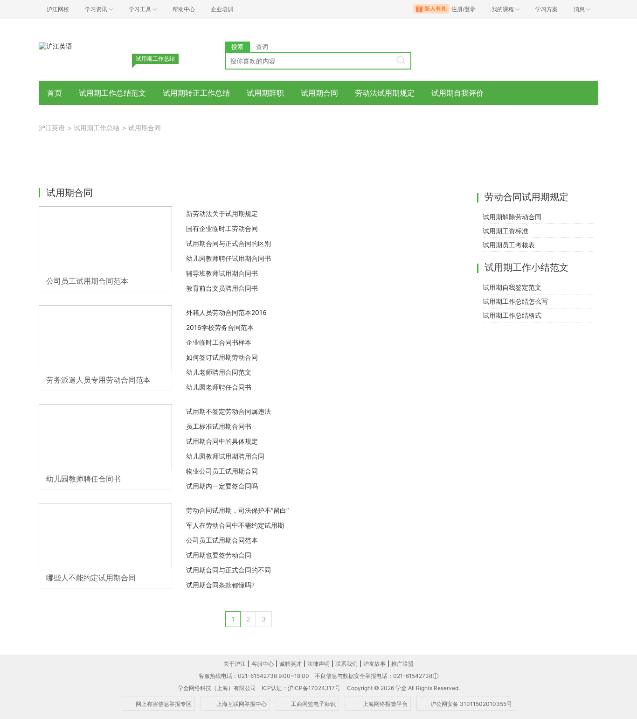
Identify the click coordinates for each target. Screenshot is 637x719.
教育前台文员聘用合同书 (222, 288)
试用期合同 (319, 93)
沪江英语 (52, 128)
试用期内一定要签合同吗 (222, 486)
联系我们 (346, 663)
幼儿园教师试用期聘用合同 (225, 456)
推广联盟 (402, 663)
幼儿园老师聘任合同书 (218, 387)
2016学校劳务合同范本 (220, 327)
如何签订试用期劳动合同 (222, 357)
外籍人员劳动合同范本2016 (226, 312)
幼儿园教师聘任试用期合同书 (228, 258)
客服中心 (262, 663)
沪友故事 (374, 663)
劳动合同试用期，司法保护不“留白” (237, 510)
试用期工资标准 (505, 231)
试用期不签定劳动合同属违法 (228, 411)
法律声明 (318, 663)
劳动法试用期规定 (385, 93)
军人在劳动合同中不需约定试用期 (235, 525)
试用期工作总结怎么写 (515, 301)
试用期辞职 (265, 93)
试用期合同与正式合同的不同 (228, 570)
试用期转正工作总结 (196, 93)
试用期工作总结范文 (112, 93)
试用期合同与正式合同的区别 (228, 243)
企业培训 (222, 9)
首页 (54, 93)
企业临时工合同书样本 (218, 342)
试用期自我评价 (457, 93)
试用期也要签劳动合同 (218, 555)
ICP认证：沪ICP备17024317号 (301, 687)
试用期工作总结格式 (512, 315)
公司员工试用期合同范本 (222, 540)
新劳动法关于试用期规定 (222, 213)
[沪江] (55, 45)
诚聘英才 (290, 663)
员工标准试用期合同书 (218, 426)
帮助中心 (184, 9)
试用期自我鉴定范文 (512, 287)
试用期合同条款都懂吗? (220, 585)
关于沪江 (234, 663)
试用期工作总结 (96, 128)
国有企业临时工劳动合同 (222, 228)
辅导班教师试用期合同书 (222, 273)
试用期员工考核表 (509, 245)
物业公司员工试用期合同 (222, 471)
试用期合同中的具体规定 (222, 441)
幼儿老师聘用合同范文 (218, 372)
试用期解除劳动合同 (512, 217)
